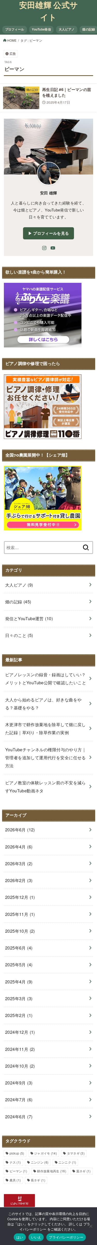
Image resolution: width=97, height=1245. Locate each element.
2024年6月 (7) (19, 1116)
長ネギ (38, 1180)
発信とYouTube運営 (29, 618)
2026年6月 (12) (20, 829)
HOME (12, 40)
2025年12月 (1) (20, 897)
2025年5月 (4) (19, 964)
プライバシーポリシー (66, 1237)
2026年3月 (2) (19, 863)
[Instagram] (44, 248)
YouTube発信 (41, 29)
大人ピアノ (66, 29)
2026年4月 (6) (19, 847)
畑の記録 (18, 601)
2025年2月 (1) (19, 1015)
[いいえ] (90, 1226)
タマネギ (76, 1153)
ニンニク (67, 1162)
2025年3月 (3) (19, 998)
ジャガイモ (45, 1153)
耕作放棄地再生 (51, 1171)
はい (19, 1237)
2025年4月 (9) (19, 981)
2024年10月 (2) (20, 1066)
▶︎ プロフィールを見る (48, 233)
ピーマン (18, 1171)
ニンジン (39, 1162)
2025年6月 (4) (19, 948)
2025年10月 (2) (20, 931)
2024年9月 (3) (19, 1083)
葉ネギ (83, 1171)
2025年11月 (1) (20, 914)
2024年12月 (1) (20, 1032)
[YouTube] (52, 248)
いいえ (36, 1237)
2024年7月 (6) (19, 1099)
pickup (17, 1153)
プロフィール (14, 29)
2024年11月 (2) (20, 1049)
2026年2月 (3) (19, 880)
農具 (15, 1180)
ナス (15, 1162)
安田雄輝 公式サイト (48, 12)
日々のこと (19, 635)
